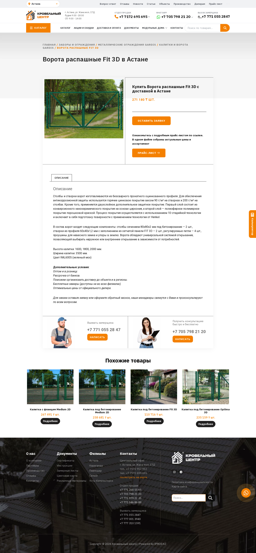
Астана (93, 460)
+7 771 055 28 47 (104, 329)
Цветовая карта (67, 475)
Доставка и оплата (109, 27)
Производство (182, 3)
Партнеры (32, 465)
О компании (33, 460)
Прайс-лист (215, 3)
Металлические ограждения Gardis (127, 44)
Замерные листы (67, 470)
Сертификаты (65, 460)
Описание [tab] (62, 177)
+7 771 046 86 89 (130, 502)
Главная (49, 44)
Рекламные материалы (71, 480)
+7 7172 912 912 (136, 469)
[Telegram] (181, 472)
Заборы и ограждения (77, 44)
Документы (131, 27)
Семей (93, 475)
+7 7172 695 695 (133, 16)
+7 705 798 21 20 (175, 16)
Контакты (176, 27)
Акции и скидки (84, 27)
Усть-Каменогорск (101, 480)
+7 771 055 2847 (216, 16)
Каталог (65, 27)
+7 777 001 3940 (130, 519)
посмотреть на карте (133, 477)
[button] (97, 337)
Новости (138, 3)
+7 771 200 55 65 (130, 489)
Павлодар (95, 470)
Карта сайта (179, 486)
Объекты (164, 3)
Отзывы (124, 3)
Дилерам (199, 3)
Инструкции (64, 465)
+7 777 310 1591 (130, 523)
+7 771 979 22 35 (130, 498)
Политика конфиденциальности (192, 482)
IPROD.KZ (160, 544)
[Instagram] (174, 472)
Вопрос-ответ (108, 3)
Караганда (96, 465)
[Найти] (225, 28)
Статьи (151, 3)
